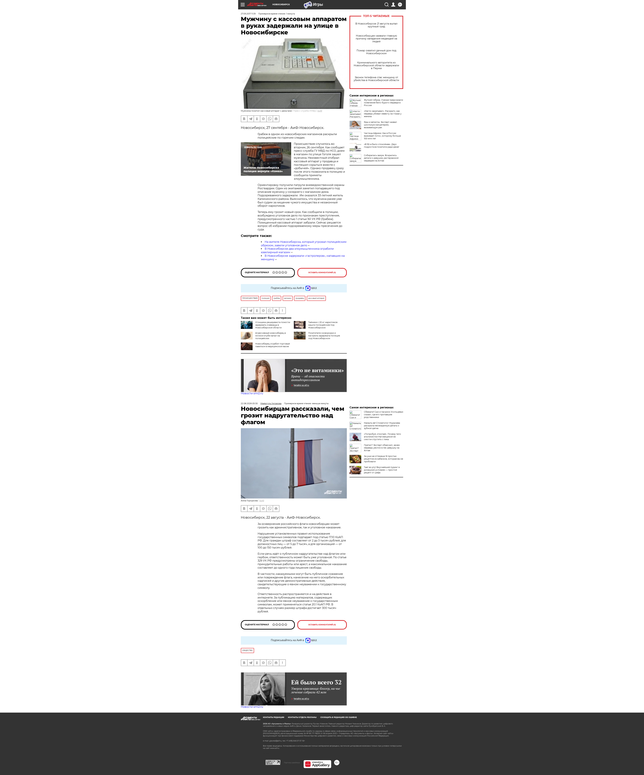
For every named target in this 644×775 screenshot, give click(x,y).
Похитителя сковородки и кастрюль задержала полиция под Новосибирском (324, 336)
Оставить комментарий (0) (322, 272)
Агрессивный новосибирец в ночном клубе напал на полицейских (270, 336)
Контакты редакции (273, 717)
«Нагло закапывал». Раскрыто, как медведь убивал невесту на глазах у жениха (382, 114)
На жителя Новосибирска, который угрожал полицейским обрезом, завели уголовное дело (303, 243)
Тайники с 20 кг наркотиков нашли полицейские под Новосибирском (322, 325)
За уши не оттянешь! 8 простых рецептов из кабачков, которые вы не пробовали (383, 459)
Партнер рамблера (292, 763)
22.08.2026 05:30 (249, 403)
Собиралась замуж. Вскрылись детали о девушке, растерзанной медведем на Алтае (381, 158)
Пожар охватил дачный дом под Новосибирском (376, 52)
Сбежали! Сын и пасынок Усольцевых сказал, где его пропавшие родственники (383, 414)
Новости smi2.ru (252, 393)
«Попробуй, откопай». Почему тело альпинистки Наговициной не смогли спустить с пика (382, 437)
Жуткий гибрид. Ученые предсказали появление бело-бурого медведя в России (383, 103)
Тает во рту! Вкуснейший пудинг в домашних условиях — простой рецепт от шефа (382, 470)
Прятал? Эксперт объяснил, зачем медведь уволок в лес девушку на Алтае (382, 448)
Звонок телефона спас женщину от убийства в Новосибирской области (376, 79)
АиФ (319, 111)
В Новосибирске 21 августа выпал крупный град (376, 25)
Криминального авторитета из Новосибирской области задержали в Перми (376, 65)
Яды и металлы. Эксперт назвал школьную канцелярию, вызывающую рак (380, 125)
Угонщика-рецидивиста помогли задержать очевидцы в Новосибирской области (272, 325)
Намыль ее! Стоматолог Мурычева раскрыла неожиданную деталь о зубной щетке (382, 426)
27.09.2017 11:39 (248, 13)
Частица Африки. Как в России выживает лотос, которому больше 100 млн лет (382, 136)
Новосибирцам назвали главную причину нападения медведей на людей (376, 38)
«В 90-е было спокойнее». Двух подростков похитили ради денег (381, 145)
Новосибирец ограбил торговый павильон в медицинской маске (272, 345)
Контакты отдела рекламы (302, 717)
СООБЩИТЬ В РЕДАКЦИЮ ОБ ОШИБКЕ (338, 717)
